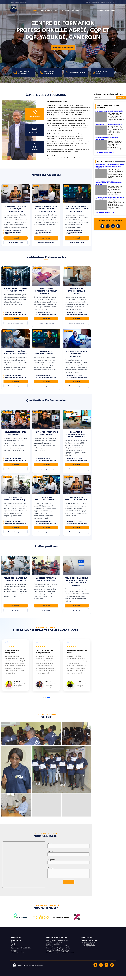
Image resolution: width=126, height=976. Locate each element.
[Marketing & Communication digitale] (46, 338)
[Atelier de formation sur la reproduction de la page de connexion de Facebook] (77, 565)
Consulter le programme (15, 242)
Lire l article (15, 610)
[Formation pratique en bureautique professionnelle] (15, 193)
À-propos (65, 10)
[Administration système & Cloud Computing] (15, 276)
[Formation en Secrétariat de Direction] (77, 484)
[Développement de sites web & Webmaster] (15, 419)
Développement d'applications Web (57, 940)
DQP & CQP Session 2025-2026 (56, 937)
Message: (51, 868)
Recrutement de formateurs (19, 946)
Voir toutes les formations (104, 152)
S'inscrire (100, 10)
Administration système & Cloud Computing (109, 111)
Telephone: (51, 860)
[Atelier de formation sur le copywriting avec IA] (15, 565)
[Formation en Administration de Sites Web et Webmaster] (77, 419)
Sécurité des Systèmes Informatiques (58, 950)
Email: (50, 851)
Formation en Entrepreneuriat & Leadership (76, 291)
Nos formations (46, 10)
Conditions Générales (18, 952)
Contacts (75, 10)
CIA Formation (16, 937)
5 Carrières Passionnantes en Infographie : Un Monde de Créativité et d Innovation (109, 198)
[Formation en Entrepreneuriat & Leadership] (77, 276)
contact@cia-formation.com (18, 2)
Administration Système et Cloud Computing (60, 952)
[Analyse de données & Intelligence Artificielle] (15, 338)
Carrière (13, 944)
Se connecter (110, 10)
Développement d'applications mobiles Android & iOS (46, 291)
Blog (56, 10)
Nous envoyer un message (63, 47)
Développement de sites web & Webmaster (108, 124)
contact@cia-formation (88, 942)
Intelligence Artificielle (53, 944)
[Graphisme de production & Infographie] (46, 419)
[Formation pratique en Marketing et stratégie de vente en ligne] (77, 193)
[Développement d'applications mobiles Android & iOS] (46, 276)
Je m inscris (15, 605)
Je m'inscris (15, 238)
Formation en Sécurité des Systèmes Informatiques (76, 354)
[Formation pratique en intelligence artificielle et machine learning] (46, 193)
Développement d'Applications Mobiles (58, 948)
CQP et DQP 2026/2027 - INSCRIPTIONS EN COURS (101, 2)
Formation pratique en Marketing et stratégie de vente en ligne (77, 209)
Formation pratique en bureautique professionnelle (15, 209)
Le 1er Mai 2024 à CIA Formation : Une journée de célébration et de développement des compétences (110, 166)
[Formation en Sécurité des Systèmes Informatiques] (77, 338)
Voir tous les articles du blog (105, 212)
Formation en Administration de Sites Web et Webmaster (77, 434)
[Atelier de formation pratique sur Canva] (46, 565)
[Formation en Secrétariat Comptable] (46, 484)
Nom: (50, 843)
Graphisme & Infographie (54, 942)
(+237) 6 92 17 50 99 (88, 944)
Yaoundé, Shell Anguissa (89, 940)
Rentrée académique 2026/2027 (21, 948)
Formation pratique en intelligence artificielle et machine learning (46, 209)
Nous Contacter (86, 937)
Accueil (34, 10)
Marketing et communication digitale (57, 946)
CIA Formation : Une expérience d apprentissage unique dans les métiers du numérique (108, 182)
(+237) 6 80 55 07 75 (88, 946)
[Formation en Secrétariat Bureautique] (15, 484)
